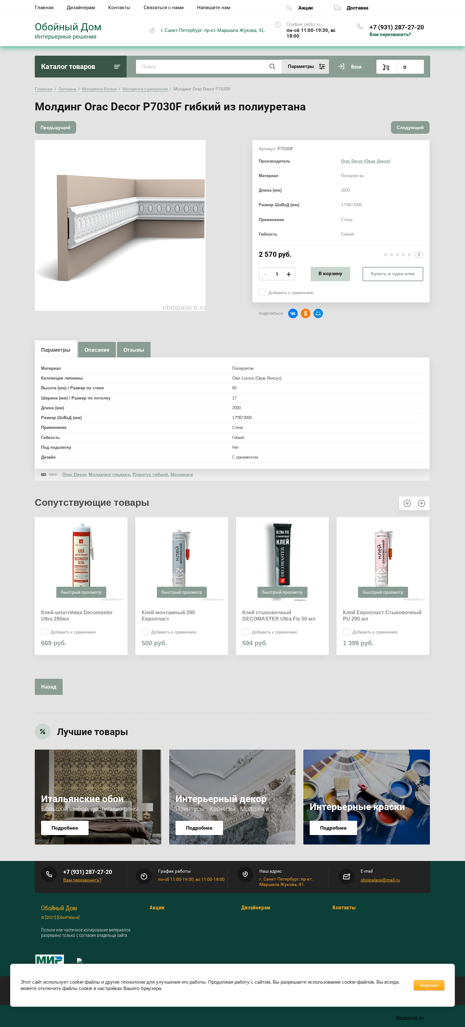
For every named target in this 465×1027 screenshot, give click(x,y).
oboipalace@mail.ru (380, 879)
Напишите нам (213, 7)
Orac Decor (74, 474)
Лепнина (67, 88)
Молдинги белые (99, 88)
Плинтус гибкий (150, 474)
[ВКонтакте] (293, 313)
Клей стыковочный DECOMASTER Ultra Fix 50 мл (278, 616)
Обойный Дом (68, 27)
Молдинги (181, 474)
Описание (96, 350)
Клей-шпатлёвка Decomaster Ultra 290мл (77, 616)
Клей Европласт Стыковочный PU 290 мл (382, 616)
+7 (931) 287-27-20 (396, 27)
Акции (305, 8)
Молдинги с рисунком (145, 88)
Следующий (410, 127)
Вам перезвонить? (390, 34)
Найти (272, 66)
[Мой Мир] (318, 313)
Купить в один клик (393, 273)
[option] (120, 225)
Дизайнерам (81, 7)
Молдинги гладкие (109, 474)
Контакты (119, 7)
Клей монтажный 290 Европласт (168, 616)
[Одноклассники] (305, 313)
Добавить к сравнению (291, 292)
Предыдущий (55, 127)
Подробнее (65, 828)
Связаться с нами (164, 7)
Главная (44, 7)
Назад (48, 687)
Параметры (56, 350)
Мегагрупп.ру (410, 1017)
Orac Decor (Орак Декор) (365, 161)
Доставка (358, 8)
